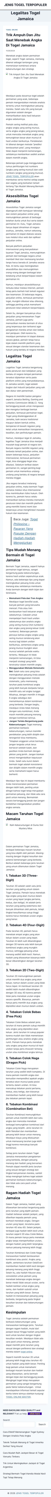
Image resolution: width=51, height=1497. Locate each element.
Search (6, 1420)
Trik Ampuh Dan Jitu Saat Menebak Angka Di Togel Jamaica (24, 40)
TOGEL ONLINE (12, 30)
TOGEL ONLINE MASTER (18, 1397)
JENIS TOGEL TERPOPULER (20, 176)
